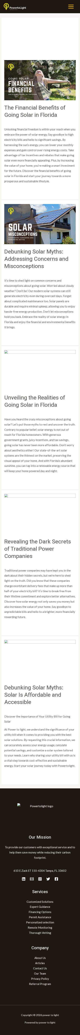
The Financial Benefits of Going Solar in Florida (34, 111)
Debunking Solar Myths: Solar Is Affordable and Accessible (33, 695)
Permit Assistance (40, 917)
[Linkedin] (23, 879)
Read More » (12, 190)
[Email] (32, 879)
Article (32, 121)
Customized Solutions (40, 901)
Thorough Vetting (40, 932)
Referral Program (40, 984)
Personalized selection (40, 922)
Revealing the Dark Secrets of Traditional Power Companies (37, 549)
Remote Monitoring (40, 927)
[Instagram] (40, 879)
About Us (40, 957)
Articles (40, 963)
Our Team (40, 973)
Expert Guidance (40, 906)
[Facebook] (56, 879)
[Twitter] (48, 879)
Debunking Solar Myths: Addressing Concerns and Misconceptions (36, 259)
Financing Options (40, 912)
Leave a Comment (15, 121)
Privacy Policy (40, 978)
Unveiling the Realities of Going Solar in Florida (34, 401)
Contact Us (40, 968)
